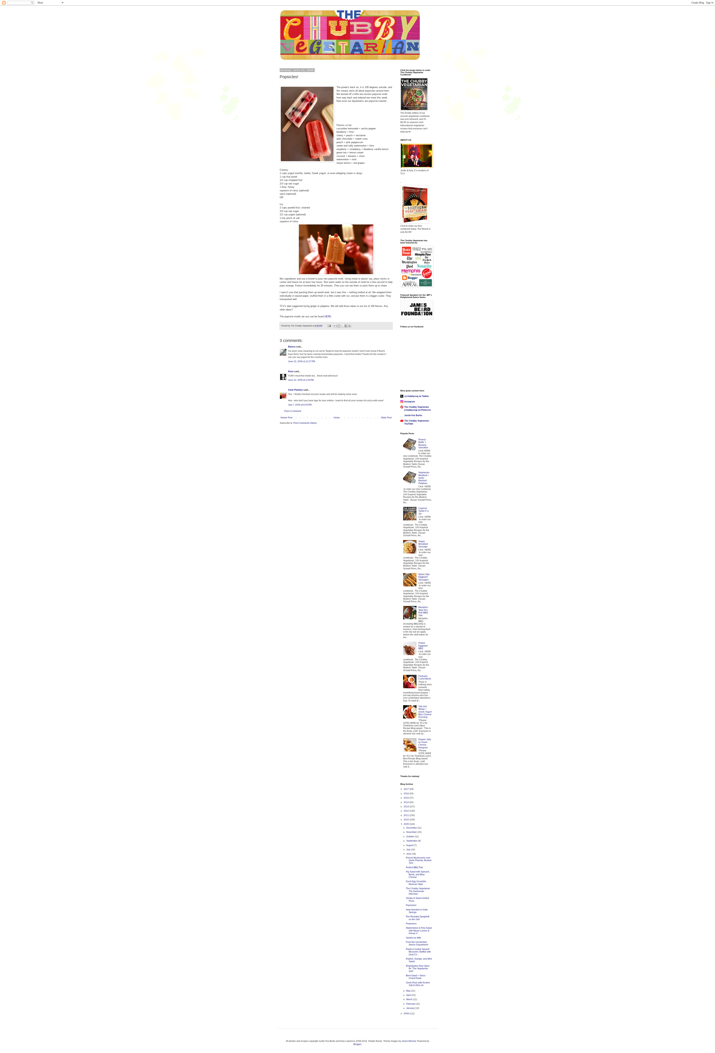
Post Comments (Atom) (305, 423)
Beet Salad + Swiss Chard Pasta (415, 976)
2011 (406, 815)
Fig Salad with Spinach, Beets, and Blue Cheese (418, 874)
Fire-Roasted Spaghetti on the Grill (417, 917)
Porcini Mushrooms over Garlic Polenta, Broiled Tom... (418, 860)
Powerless (411, 923)
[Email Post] (329, 326)
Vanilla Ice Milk (413, 937)
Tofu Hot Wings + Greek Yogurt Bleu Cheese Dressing (425, 712)
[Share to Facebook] (346, 326)
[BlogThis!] (339, 326)
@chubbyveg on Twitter (416, 396)
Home (337, 417)
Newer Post (286, 417)
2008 (406, 1013)
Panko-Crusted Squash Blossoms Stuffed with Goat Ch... (418, 952)
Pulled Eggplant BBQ (423, 646)
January (410, 1008)
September (412, 841)
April (408, 995)
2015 (406, 798)
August (410, 845)
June (409, 854)
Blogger (357, 1044)
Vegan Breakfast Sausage (423, 544)
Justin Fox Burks (413, 415)
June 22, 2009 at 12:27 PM (301, 361)
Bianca (291, 346)
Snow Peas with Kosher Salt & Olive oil (418, 984)
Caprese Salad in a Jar (423, 511)
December (411, 828)
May (408, 991)
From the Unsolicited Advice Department (417, 943)
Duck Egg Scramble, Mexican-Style (416, 882)
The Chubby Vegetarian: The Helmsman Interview (418, 891)
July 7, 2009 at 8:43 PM (300, 404)
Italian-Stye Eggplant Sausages (424, 577)
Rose (291, 371)
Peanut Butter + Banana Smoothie (423, 443)
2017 (406, 789)
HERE (328, 316)
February (411, 1004)
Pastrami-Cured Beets (424, 677)
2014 (406, 802)
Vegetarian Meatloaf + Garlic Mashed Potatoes (423, 478)
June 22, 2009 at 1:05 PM (301, 380)
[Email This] (335, 326)
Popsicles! (411, 905)
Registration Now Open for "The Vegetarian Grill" (418, 969)
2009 (406, 824)
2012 (406, 811)
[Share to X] (342, 326)
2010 (406, 819)
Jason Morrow (409, 1041)
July (408, 849)
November (411, 832)
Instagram (409, 401)
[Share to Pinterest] (349, 326)
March (409, 999)
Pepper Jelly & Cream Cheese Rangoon (424, 743)
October (410, 836)
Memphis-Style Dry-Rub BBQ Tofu (423, 611)
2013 (406, 806)
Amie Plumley (295, 390)
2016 (406, 793)
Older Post (386, 417)
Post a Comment (292, 411)
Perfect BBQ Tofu (414, 867)
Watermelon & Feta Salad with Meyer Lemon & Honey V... (419, 931)
